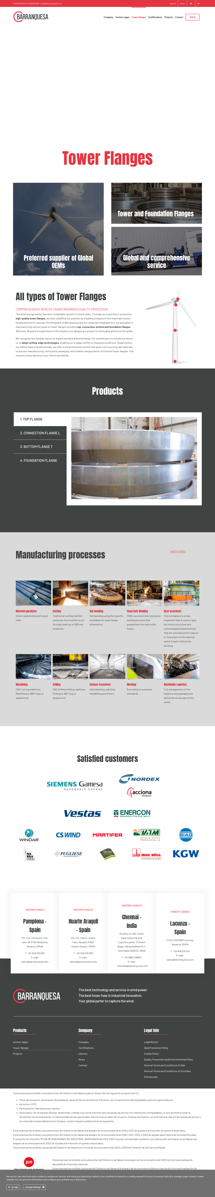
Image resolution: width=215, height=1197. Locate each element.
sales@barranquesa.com (52, 3)
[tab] (40, 419)
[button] (177, 299)
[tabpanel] (134, 459)
